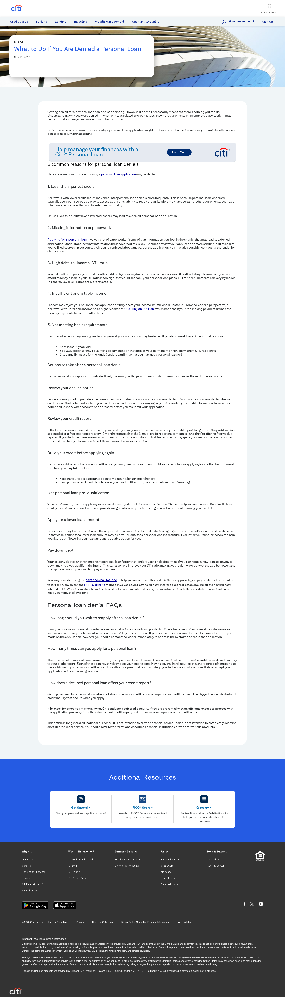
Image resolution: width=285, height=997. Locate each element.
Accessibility (184, 922)
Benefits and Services (33, 872)
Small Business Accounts (128, 859)
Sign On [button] (267, 21)
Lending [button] (60, 21)
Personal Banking (170, 859)
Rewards (27, 878)
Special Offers (29, 890)
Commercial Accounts (127, 866)
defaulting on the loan (139, 309)
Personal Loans (169, 884)
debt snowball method (101, 580)
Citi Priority (74, 872)
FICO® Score (142, 807)
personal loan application (118, 174)
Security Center (215, 866)
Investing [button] (80, 21)
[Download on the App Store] (64, 905)
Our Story (27, 859)
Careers (26, 866)
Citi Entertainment (32, 884)
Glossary (203, 807)
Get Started (80, 807)
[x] (252, 903)
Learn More (179, 152)
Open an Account (144, 21)
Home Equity (168, 878)
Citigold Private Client (80, 859)
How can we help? (241, 21)
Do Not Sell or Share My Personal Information (145, 922)
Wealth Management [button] (109, 21)
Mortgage (166, 872)
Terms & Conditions (58, 922)
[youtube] (261, 903)
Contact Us (213, 859)
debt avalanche (94, 584)
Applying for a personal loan (67, 239)
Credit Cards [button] (19, 21)
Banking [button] (41, 21)
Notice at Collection (102, 922)
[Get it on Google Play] (35, 905)
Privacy (80, 922)
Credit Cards (168, 866)
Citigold (72, 866)
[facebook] (244, 903)
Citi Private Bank (77, 878)
